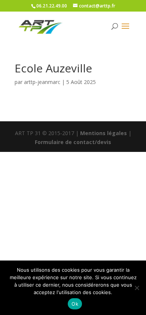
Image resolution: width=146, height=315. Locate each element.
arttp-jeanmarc (42, 81)
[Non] (136, 287)
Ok (75, 304)
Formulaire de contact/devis (73, 142)
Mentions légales (103, 133)
